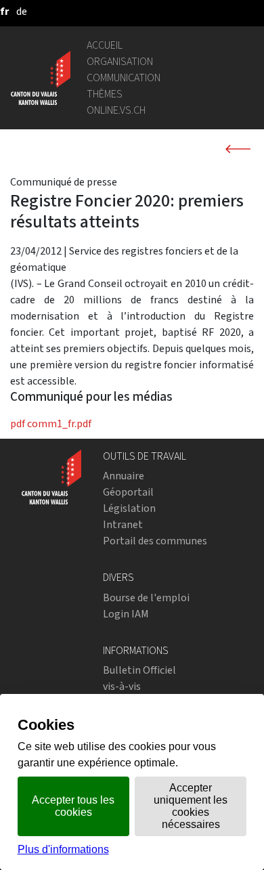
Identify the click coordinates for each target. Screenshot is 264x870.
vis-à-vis (122, 686)
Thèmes (105, 94)
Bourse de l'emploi (146, 597)
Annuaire (123, 476)
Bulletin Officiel (139, 670)
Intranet (123, 524)
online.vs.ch (116, 110)
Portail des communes (155, 541)
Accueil (105, 45)
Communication (123, 77)
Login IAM (126, 614)
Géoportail (128, 492)
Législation (129, 508)
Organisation (120, 61)
